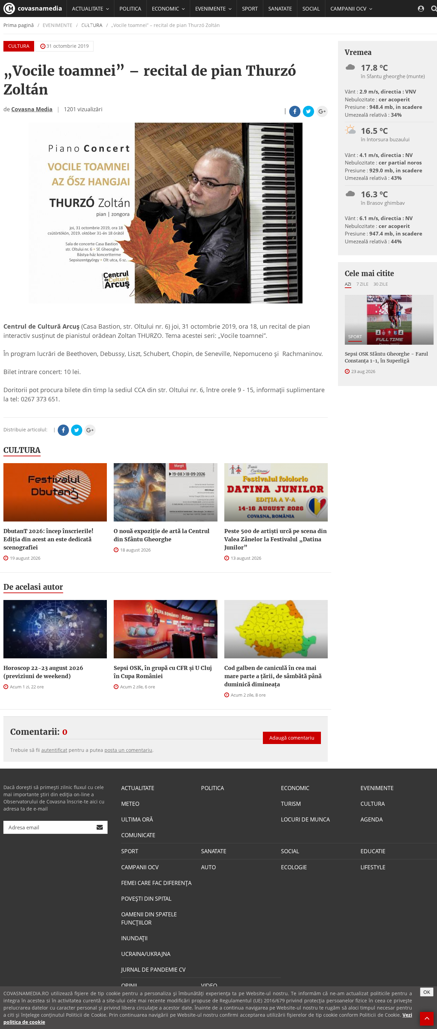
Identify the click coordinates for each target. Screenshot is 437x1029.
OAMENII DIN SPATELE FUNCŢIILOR (149, 918)
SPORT (250, 8)
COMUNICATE (138, 835)
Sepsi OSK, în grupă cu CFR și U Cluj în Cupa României (163, 672)
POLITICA (130, 8)
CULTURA (18, 46)
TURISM (291, 804)
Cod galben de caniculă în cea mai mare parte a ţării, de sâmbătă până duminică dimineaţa (273, 676)
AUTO (208, 867)
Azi (348, 284)
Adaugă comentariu (291, 737)
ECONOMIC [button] (166, 8)
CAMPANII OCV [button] (349, 8)
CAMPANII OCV (140, 867)
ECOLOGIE (294, 867)
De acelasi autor (33, 587)
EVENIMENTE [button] (211, 8)
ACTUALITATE (137, 788)
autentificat (54, 750)
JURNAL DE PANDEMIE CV (153, 969)
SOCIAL (311, 8)
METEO (130, 804)
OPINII (129, 985)
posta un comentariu (128, 750)
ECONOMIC (295, 788)
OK (426, 992)
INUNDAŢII (134, 938)
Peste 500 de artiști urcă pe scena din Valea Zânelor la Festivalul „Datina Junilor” (275, 539)
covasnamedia (39, 8)
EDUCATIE (83, 25)
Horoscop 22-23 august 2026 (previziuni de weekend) (43, 672)
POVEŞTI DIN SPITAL (146, 898)
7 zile (362, 284)
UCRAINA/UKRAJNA (145, 954)
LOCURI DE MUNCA (305, 819)
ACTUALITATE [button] (88, 8)
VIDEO (209, 985)
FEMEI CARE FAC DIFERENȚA (156, 883)
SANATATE (280, 8)
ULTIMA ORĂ (137, 819)
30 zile (380, 284)
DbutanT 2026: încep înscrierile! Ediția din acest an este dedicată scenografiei (48, 539)
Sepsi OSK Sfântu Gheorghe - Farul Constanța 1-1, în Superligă (386, 357)
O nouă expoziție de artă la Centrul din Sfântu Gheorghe (162, 535)
